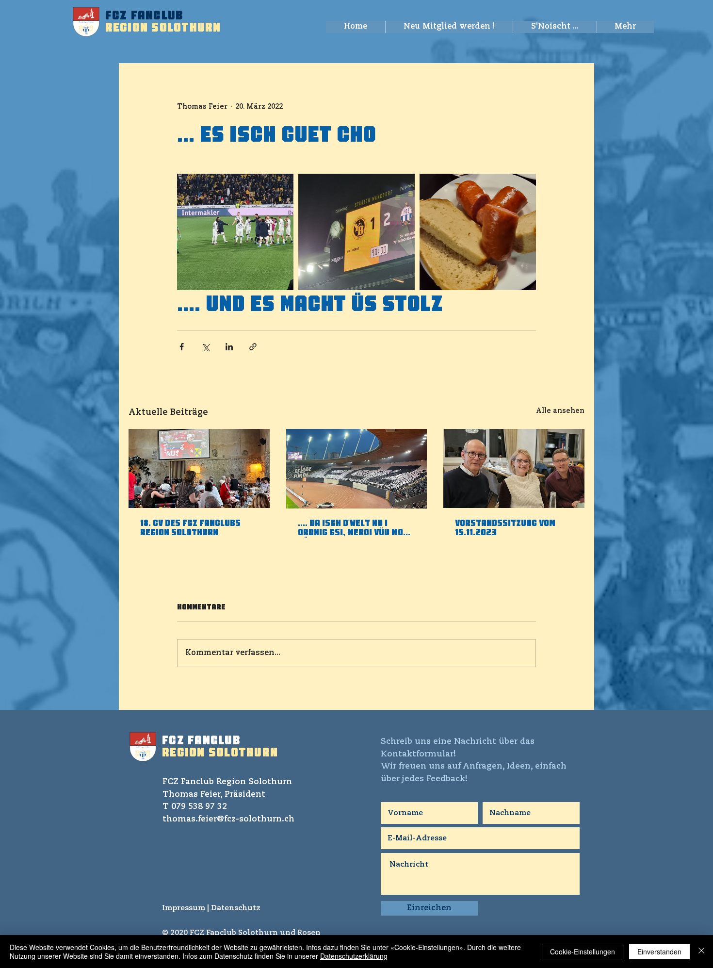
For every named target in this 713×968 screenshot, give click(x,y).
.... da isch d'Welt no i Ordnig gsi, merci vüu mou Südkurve (353, 529)
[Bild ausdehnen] (235, 232)
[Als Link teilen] (253, 346)
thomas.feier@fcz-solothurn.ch (228, 819)
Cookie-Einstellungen (582, 951)
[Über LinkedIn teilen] (229, 346)
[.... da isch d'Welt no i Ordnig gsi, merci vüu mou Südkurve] (356, 469)
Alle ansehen (560, 411)
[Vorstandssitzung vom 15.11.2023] (513, 468)
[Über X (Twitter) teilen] (205, 346)
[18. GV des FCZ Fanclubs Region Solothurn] (199, 468)
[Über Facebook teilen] (181, 346)
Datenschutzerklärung (354, 956)
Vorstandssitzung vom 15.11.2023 (505, 529)
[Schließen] (701, 951)
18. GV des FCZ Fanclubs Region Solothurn (190, 529)
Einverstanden (659, 951)
